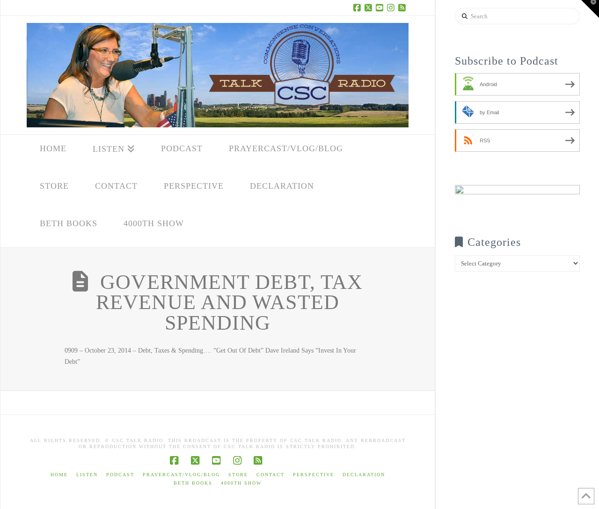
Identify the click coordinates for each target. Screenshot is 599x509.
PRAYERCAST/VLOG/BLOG (181, 474)
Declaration (364, 474)
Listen (87, 474)
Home (59, 474)
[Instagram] (391, 7)
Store (238, 474)
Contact (270, 474)
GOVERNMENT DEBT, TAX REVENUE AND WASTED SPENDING (229, 303)
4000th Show (241, 483)
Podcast (120, 474)
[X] (369, 7)
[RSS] (403, 7)
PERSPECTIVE (313, 474)
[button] (590, 9)
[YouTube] (380, 7)
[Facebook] (358, 7)
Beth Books (193, 483)
